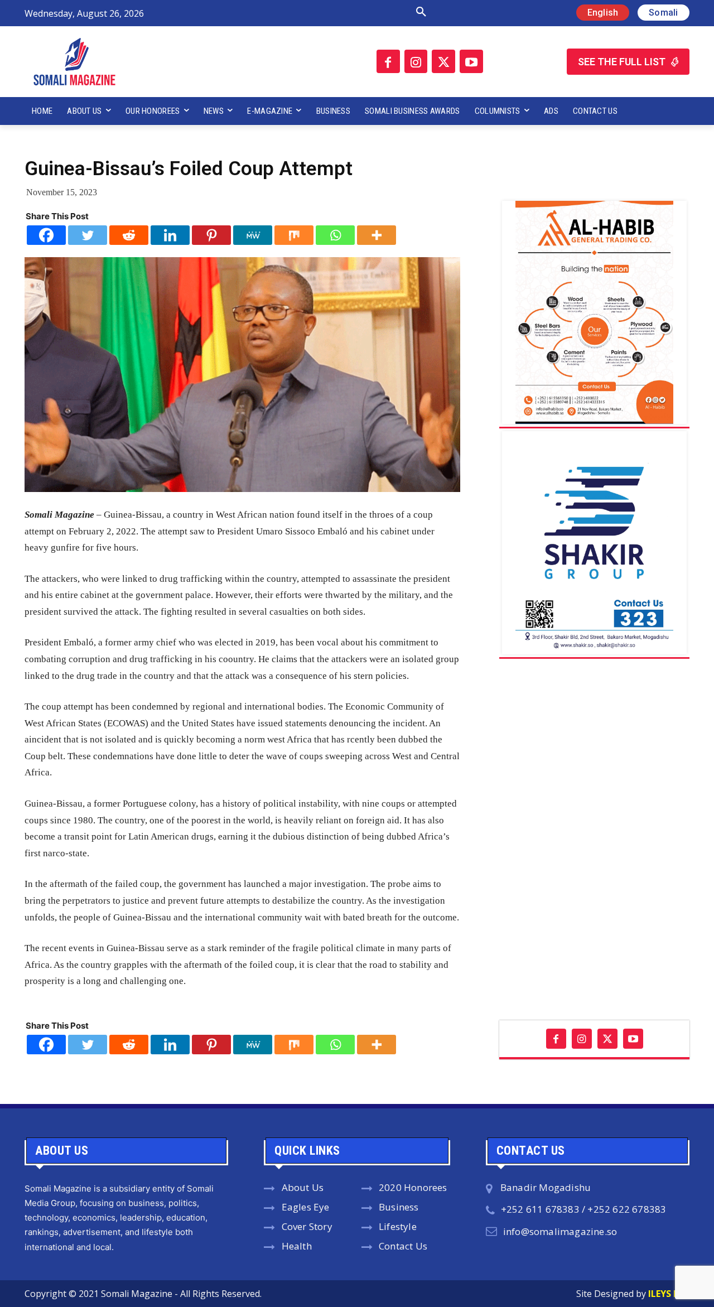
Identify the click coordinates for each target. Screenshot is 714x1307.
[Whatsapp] (335, 235)
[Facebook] (388, 61)
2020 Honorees (413, 1187)
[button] (303, 12)
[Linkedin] (170, 235)
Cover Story (307, 1226)
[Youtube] (471, 61)
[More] (376, 235)
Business (399, 1206)
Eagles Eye (306, 1206)
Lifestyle (398, 1226)
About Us (303, 1187)
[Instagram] (416, 61)
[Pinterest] (211, 235)
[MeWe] (252, 235)
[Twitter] (443, 61)
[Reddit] (128, 235)
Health (297, 1246)
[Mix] (293, 235)
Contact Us (403, 1246)
